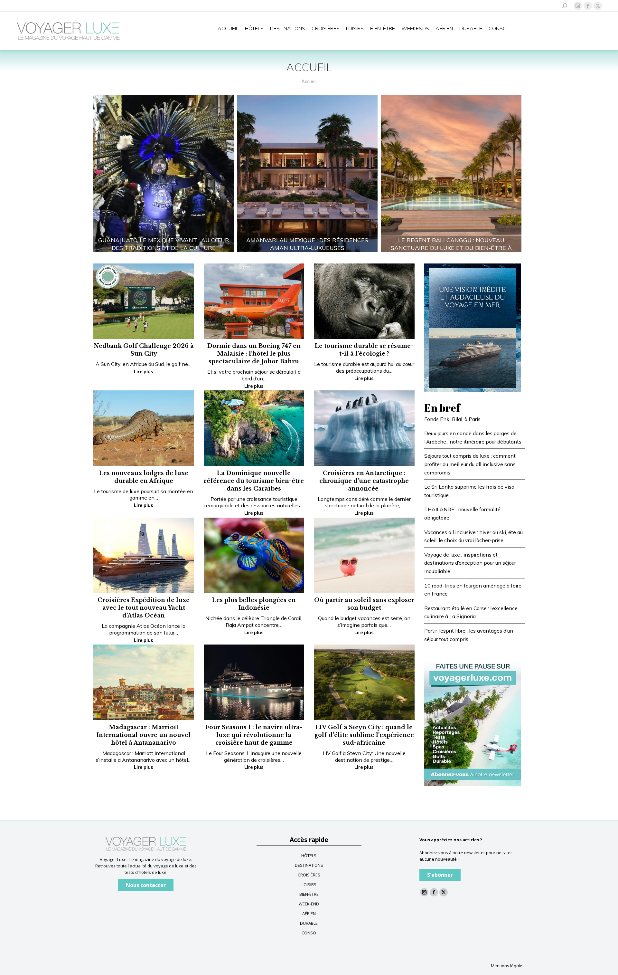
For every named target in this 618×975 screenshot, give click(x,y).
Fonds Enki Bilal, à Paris (452, 419)
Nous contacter (146, 885)
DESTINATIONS (309, 865)
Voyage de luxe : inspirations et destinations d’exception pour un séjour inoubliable (470, 562)
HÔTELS (308, 855)
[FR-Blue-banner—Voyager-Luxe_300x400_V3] (472, 327)
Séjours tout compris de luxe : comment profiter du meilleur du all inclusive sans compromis (470, 464)
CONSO (309, 933)
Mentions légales (508, 965)
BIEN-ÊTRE (309, 894)
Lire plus (143, 372)
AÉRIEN (309, 913)
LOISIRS (309, 884)
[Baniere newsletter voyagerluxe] (472, 721)
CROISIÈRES (309, 875)
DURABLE (309, 923)
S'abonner (440, 874)
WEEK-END (309, 904)
